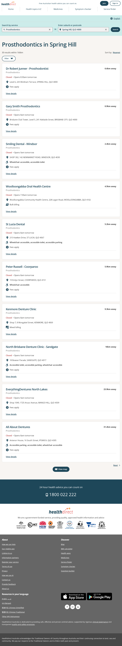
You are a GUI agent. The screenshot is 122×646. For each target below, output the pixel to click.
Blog (62, 544)
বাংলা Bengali (6, 603)
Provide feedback (9, 584)
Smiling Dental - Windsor (21, 144)
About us (5, 589)
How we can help (8, 544)
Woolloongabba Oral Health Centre (28, 186)
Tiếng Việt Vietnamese (11, 616)
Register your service (10, 562)
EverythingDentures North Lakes (26, 389)
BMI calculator (66, 549)
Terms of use (7, 566)
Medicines (58, 9)
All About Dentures (18, 427)
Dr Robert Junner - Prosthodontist (27, 68)
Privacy (5, 571)
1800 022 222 (62, 494)
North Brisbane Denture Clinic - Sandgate (32, 347)
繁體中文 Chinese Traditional (13, 612)
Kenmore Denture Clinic (21, 309)
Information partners (10, 558)
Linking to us (7, 553)
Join (104, 3)
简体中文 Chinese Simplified (13, 608)
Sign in (115, 3)
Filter (10, 59)
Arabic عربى (6, 599)
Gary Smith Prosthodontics (23, 106)
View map (63, 470)
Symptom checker (68, 566)
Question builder (68, 571)
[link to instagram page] (72, 607)
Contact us (6, 580)
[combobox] (6, 7)
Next (115, 465)
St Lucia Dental (15, 224)
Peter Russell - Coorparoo (22, 267)
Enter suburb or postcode (69, 25)
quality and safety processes (23, 624)
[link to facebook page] (67, 607)
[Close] (50, 29)
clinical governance (100, 622)
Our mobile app (8, 549)
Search (115, 29)
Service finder (110, 9)
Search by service (10, 25)
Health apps (66, 553)
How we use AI (7, 575)
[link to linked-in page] (78, 607)
